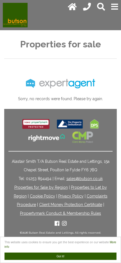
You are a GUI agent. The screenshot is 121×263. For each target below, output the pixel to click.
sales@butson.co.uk (84, 178)
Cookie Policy (42, 196)
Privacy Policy (71, 196)
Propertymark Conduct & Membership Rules (60, 213)
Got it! (60, 256)
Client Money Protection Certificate (70, 204)
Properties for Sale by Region (41, 187)
